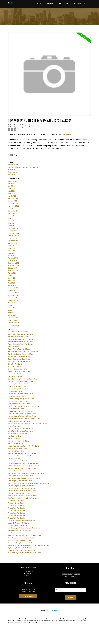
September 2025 (13, 211)
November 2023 (13, 266)
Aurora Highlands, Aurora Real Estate (20, 344)
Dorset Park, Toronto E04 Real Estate (20, 394)
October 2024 (12, 238)
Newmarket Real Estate (16, 451)
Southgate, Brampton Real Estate (19, 493)
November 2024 (13, 236)
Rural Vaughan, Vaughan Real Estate (20, 481)
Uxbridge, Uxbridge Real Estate (18, 525)
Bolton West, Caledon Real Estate (19, 361)
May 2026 (11, 191)
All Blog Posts (13, 165)
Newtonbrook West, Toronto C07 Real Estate (23, 456)
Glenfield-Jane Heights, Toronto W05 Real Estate (24, 406)
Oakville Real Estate (14, 458)
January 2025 (12, 231)
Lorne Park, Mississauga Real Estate (20, 431)
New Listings (12, 170)
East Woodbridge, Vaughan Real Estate (21, 399)
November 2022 (13, 295)
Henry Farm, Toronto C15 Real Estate (20, 411)
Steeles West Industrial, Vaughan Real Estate (23, 496)
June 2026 (11, 188)
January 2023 (12, 290)
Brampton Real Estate (15, 364)
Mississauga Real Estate (16, 443)
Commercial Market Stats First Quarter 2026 (23, 167)
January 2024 (12, 261)
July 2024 (11, 246)
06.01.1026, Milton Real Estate (18, 332)
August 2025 (12, 213)
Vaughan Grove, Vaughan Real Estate (20, 530)
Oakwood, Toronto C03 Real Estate (19, 461)
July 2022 (11, 305)
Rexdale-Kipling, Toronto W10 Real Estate (22, 468)
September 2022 (13, 300)
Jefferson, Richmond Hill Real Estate (20, 421)
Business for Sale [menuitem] (65, 4)
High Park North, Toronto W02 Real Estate (22, 414)
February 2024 (13, 258)
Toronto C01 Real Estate (16, 501)
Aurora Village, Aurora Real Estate (19, 349)
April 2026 (11, 194)
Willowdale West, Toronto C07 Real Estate (22, 543)
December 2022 (13, 293)
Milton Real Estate (14, 438)
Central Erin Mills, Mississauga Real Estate (22, 379)
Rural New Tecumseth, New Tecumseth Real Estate (25, 478)
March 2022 (12, 315)
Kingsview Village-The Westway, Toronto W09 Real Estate (27, 424)
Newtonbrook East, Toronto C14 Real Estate (22, 453)
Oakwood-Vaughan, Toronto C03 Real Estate (23, 463)
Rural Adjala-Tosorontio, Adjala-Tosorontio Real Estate (26, 473)
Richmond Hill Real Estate (16, 471)
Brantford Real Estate (15, 366)
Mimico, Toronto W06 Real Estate (19, 441)
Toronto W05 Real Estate (16, 510)
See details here (64, 134)
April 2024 (11, 253)
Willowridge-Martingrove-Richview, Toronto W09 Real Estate (28, 545)
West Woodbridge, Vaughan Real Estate (21, 538)
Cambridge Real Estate (15, 376)
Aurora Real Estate (14, 347)
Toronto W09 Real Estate (16, 518)
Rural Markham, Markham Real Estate (20, 476)
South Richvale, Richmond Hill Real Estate (22, 491)
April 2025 (11, 223)
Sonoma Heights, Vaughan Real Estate (21, 486)
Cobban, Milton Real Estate (17, 386)
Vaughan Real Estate (15, 533)
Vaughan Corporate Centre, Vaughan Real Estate (24, 528)
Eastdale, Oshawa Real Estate (18, 401)
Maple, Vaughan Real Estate (17, 434)
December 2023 (13, 263)
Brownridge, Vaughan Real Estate (19, 371)
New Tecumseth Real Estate (17, 448)
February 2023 (13, 288)
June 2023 (11, 278)
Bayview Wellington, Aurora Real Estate (25, 127)
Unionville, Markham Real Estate (18, 523)
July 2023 (11, 275)
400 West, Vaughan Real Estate (18, 337)
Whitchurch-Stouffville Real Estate (19, 540)
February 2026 (13, 198)
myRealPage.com (53, 610)
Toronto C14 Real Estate (16, 506)
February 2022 (13, 318)
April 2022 (11, 313)
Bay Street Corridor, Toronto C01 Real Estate (23, 352)
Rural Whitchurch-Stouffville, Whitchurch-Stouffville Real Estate (29, 483)
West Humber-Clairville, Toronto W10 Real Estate (24, 535)
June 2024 (11, 248)
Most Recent (12, 181)
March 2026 (12, 196)
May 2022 (11, 310)
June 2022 (11, 308)
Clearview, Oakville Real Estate (18, 384)
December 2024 (13, 233)
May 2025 (11, 221)
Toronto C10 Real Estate (16, 503)
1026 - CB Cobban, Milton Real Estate (20, 334)
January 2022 (12, 320)
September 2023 (13, 270)
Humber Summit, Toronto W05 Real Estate (22, 416)
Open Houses (12, 172)
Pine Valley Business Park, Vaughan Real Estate (24, 466)
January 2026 (12, 201)
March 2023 (12, 285)
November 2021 (13, 325)
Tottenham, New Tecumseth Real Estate (21, 520)
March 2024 (12, 256)
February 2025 (13, 228)
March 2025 (12, 226)
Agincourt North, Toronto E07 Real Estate (21, 339)
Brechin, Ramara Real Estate (17, 369)
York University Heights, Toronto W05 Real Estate (24, 553)
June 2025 (11, 218)
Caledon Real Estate (15, 374)
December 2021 (13, 323)
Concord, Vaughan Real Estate (18, 389)
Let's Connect (28, 596)
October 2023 (12, 268)
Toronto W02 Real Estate (16, 508)
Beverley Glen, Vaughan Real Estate (20, 356)
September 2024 (13, 241)
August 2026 (12, 184)
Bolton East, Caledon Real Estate (19, 359)
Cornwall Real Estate (15, 391)
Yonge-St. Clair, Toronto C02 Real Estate (21, 550)
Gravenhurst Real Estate (16, 409)
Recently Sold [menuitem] (79, 4)
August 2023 (12, 273)
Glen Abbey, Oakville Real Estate (19, 404)
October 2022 (12, 298)
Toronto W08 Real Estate (16, 515)
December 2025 (13, 203)
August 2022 (12, 303)
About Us (38, 4)
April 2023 (11, 283)
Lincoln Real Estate (14, 426)
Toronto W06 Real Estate (16, 513)
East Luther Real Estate (16, 396)
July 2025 (11, 216)
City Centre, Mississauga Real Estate (20, 381)
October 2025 (12, 208)
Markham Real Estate (15, 436)
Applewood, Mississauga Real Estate (20, 342)
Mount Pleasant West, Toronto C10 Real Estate (24, 446)
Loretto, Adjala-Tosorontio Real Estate (21, 428)
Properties (50, 4)
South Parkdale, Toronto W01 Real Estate (22, 488)
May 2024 (11, 251)
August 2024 (12, 243)
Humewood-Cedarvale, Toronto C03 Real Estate (24, 419)
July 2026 (11, 186)
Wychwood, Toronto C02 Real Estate (20, 548)
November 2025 (13, 206)
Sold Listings (12, 174)
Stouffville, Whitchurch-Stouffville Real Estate (23, 498)
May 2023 (11, 280)
